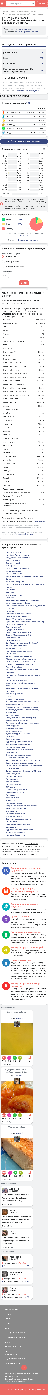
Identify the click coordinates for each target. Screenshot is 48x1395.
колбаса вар (12, 712)
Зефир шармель (13, 739)
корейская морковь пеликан (19, 651)
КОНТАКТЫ (22, 1359)
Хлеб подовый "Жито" (16, 645)
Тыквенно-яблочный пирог (19, 744)
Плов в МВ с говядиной (17, 757)
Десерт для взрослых (16, 808)
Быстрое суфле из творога (18, 613)
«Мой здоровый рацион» (24, 534)
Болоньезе (11, 653)
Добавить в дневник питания (24, 141)
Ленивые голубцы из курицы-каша (22, 723)
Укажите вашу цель (11, 253)
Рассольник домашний (17, 720)
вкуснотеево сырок (15, 699)
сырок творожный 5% (16, 680)
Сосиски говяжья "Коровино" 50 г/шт (23, 771)
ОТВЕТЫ (8, 1342)
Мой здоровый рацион (27, 31)
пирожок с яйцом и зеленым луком (23, 675)
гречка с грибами (14, 693)
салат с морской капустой (18, 632)
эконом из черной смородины (20, 683)
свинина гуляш (13, 640)
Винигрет (10, 589)
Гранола (10, 597)
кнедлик (10, 592)
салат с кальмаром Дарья (18, 603)
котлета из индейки (15, 832)
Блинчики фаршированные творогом (24, 765)
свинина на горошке (15, 581)
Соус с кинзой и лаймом (17, 568)
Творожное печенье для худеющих (23, 600)
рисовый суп (12, 752)
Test (8, 685)
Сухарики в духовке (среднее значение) (25, 621)
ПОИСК (7, 1328)
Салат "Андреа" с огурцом (18, 619)
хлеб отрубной (13, 725)
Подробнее (39, 520)
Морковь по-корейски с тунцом (21, 659)
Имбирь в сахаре (14, 816)
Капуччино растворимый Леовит (21, 805)
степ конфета (12, 797)
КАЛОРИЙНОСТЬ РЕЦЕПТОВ (15, 1337)
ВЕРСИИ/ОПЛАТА (11, 1354)
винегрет (10, 565)
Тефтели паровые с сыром (18, 819)
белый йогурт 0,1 (14, 552)
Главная (5, 11)
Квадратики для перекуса (18, 557)
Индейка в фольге (14, 728)
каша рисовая (38, 14)
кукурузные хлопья (15, 629)
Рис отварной (12, 779)
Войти (42, 3)
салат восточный (14, 731)
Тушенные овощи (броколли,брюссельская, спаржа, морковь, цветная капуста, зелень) (22, 707)
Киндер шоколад (14, 776)
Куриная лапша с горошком (19, 829)
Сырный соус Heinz (15, 792)
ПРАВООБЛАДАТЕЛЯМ (13, 1347)
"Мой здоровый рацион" (27, 90)
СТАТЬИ (7, 1323)
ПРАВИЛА (19, 1363)
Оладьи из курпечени (16, 789)
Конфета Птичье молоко (17, 555)
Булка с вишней (13, 627)
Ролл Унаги (11, 821)
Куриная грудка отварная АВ (19, 741)
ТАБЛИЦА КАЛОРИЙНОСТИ (15, 1333)
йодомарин (11, 827)
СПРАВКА (8, 1351)
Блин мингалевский (15, 813)
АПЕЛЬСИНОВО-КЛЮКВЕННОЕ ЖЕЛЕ (23, 760)
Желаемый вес (8, 271)
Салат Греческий (14, 573)
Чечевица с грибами (15, 747)
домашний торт (13, 648)
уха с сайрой (12, 811)
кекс (8, 677)
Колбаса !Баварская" (15, 835)
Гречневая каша (13, 637)
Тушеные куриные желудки (19, 733)
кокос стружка (13, 773)
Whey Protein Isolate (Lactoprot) (21, 717)
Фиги (8, 696)
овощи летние (13, 781)
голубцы (10, 611)
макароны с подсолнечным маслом (23, 701)
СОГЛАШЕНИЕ (10, 1363)
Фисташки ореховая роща (18, 755)
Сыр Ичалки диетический (18, 824)
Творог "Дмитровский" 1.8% (19, 635)
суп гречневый (13, 715)
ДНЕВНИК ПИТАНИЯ (12, 1309)
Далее (24, 282)
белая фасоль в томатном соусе (21, 763)
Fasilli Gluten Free (14, 667)
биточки (10, 736)
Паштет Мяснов (13, 784)
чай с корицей (13, 560)
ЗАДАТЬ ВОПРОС (11, 1359)
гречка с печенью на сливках (20, 664)
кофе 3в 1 (10, 800)
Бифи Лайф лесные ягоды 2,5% (20, 661)
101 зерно (10, 787)
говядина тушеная (14, 803)
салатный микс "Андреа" (17, 616)
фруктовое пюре (14, 595)
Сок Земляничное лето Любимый (22, 643)
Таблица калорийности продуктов (23, 11)
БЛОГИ (7, 1319)
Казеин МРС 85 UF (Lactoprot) (19, 749)
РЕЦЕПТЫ (8, 1314)
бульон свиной (13, 563)
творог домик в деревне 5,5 (19, 656)
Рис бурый (11, 795)
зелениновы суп (13, 571)
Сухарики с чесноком (16, 624)
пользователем (25, 29)
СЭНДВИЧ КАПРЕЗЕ (15, 768)
